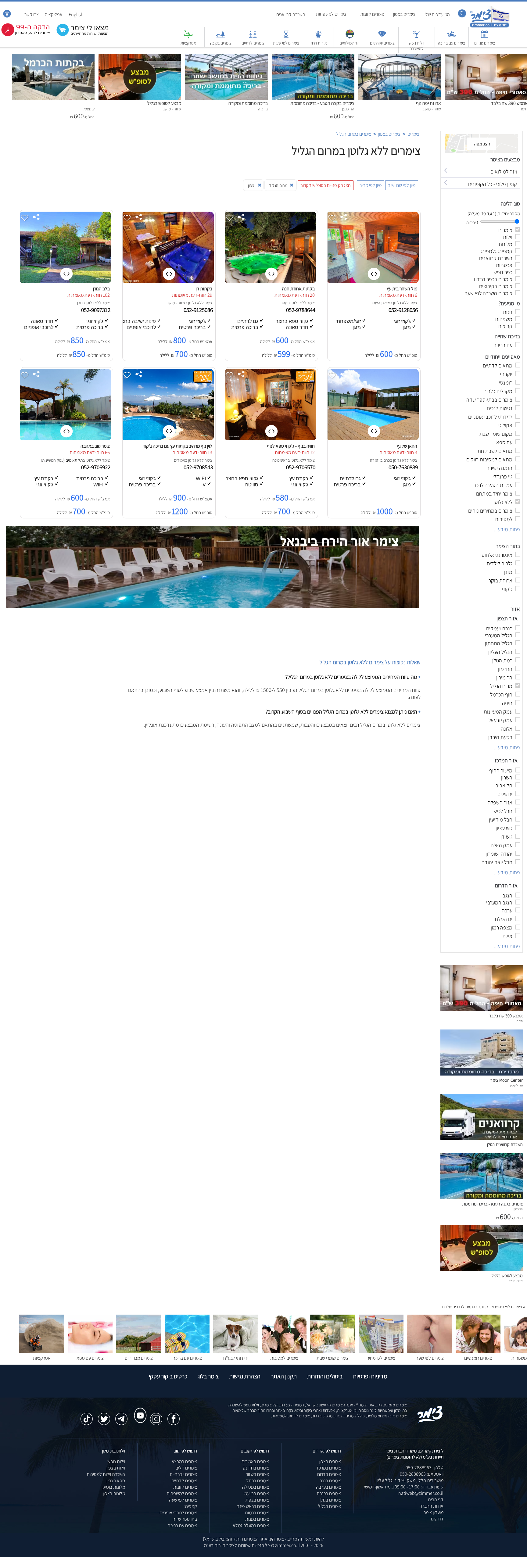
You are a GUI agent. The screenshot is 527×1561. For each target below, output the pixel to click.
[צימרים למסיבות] (284, 1351)
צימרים (413, 134)
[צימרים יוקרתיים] (382, 37)
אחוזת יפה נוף (428, 103)
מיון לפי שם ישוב (401, 185)
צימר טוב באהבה (95, 446)
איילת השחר (380, 303)
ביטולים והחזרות (324, 1376)
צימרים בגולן (330, 1500)
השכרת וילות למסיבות (106, 1474)
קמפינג (190, 1506)
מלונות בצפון (114, 1493)
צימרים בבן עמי (256, 1493)
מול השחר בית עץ (402, 288)
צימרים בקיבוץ (220, 43)
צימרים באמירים (255, 1461)
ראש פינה (280, 460)
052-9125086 (199, 310)
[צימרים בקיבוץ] (220, 37)
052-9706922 (96, 467)
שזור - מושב (176, 303)
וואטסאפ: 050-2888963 (421, 1474)
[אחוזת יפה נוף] (399, 57)
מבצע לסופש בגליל (164, 103)
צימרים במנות (257, 1519)
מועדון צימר (433, 1512)
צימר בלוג (208, 1376)
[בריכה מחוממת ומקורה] (226, 57)
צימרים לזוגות (372, 14)
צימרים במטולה (255, 1487)
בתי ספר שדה (185, 1519)
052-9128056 (404, 310)
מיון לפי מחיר (371, 185)
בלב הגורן (101, 288)
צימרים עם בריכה (451, 43)
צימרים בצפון (404, 14)
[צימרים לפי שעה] (429, 1351)
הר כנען (518, 1209)
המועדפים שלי (437, 14)
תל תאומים (74, 460)
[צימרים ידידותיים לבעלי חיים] (235, 1351)
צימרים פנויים (484, 43)
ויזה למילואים (349, 43)
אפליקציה (54, 14)
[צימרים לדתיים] (252, 37)
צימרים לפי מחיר (381, 1358)
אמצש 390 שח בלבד (506, 1016)
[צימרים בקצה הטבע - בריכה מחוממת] (313, 57)
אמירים (179, 460)
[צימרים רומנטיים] (478, 1351)
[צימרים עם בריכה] (451, 37)
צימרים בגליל (329, 1506)
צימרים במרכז (329, 1468)
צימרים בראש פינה (253, 1506)
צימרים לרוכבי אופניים (178, 1512)
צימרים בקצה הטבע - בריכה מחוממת (322, 103)
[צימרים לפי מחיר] (381, 1351)
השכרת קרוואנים (290, 14)
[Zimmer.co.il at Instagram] (156, 1416)
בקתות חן (203, 288)
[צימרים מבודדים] (138, 1351)
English (76, 14)
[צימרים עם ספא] (90, 1351)
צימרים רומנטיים (478, 1358)
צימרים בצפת (257, 1500)
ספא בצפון (115, 1480)
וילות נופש (116, 1461)
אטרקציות (188, 43)
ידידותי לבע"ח (235, 1358)
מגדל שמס (516, 1085)
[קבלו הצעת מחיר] (79, 35)
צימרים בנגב (330, 1480)
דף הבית (435, 1499)
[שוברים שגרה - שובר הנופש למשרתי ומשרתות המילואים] (349, 37)
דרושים (437, 1519)
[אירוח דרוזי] (318, 37)
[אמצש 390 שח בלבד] (481, 1009)
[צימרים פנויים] (484, 37)
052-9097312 (96, 310)
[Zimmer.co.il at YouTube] (139, 1410)
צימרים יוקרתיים (382, 43)
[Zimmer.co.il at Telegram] (121, 1416)
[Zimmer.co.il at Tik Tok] (87, 1416)
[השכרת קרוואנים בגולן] (481, 1138)
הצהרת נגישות (244, 1376)
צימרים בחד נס (256, 1468)
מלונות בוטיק (113, 1487)
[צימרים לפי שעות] (286, 37)
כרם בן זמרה (380, 460)
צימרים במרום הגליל (353, 134)
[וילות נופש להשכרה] (416, 37)
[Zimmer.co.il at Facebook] (173, 1416)
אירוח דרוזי (318, 43)
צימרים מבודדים (139, 1358)
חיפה (520, 1021)
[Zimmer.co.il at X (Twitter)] (104, 1416)
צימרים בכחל (257, 1480)
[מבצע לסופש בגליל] (140, 57)
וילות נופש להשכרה (416, 45)
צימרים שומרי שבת (333, 1358)
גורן (80, 303)
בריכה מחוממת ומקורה (248, 103)
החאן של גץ (407, 446)
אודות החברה (431, 1506)
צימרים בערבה (328, 1487)
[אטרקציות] (188, 37)
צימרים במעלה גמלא (251, 1525)
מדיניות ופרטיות (370, 1376)
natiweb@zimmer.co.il (420, 1493)
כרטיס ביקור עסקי (168, 1376)
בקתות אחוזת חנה (298, 288)
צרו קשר (31, 14)
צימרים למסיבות (284, 1358)
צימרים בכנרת (329, 1493)
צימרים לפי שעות (286, 43)
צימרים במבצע (184, 1461)
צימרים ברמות (257, 1512)
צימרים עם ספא (90, 1358)
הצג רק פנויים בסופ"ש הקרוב (325, 185)
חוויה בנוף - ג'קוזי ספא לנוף (291, 446)
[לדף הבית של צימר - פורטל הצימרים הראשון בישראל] (430, 1421)
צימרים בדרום (329, 1474)
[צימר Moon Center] (481, 1074)
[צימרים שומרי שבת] (332, 1351)
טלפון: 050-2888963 (424, 1467)
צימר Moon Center (506, 1080)
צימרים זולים (186, 1468)
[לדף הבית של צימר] (489, 26)
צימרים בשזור (257, 1474)
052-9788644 (301, 310)
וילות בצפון (115, 1468)
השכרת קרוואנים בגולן (505, 1144)
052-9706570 (301, 467)
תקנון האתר (284, 1376)
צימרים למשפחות (331, 14)
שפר (284, 303)
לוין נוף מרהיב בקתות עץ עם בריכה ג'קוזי (177, 446)
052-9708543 (199, 467)
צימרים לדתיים (253, 43)
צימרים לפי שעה (430, 1358)
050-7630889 (404, 467)
